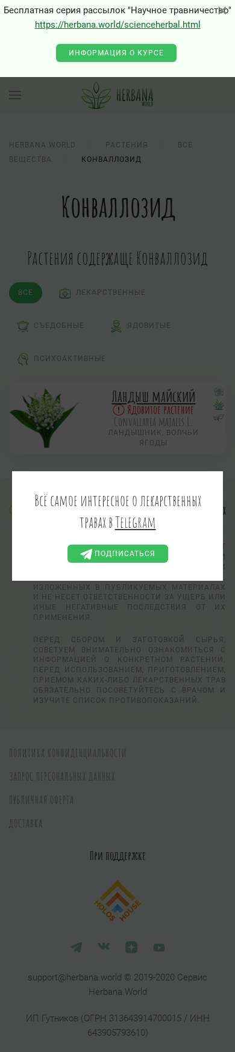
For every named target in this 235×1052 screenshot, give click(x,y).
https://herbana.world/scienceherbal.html (118, 24)
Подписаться (123, 553)
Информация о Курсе (116, 53)
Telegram (135, 521)
